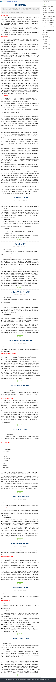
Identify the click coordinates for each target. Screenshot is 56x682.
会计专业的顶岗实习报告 (20, 588)
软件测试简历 (45, 34)
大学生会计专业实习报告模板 (20, 638)
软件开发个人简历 (46, 44)
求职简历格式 (45, 43)
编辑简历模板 (45, 32)
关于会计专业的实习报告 (20, 198)
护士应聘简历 (45, 41)
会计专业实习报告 (15, 1)
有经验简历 (45, 46)
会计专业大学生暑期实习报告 (20, 543)
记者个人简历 (45, 36)
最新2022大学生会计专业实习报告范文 (20, 341)
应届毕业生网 (9, 1)
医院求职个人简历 (46, 37)
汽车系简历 (45, 39)
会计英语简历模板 (46, 48)
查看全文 (20, 239)
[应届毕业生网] (3, 1)
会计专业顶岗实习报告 (20, 429)
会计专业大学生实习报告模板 (20, 292)
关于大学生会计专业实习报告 (20, 385)
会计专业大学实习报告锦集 (20, 497)
